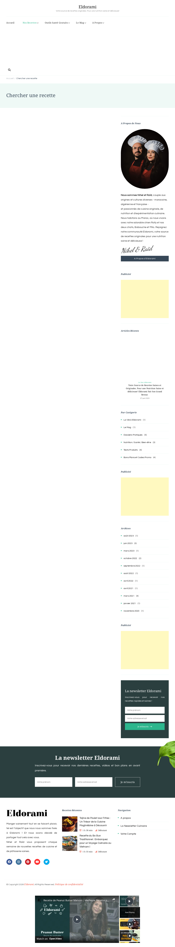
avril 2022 (128, 581)
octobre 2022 (130, 558)
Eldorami (88, 7)
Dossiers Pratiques (133, 435)
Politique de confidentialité (69, 884)
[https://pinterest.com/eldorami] (28, 862)
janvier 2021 (130, 603)
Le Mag (80, 22)
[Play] (130, 924)
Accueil (10, 22)
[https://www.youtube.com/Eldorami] (37, 862)
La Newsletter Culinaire (134, 826)
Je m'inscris (143, 726)
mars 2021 (129, 596)
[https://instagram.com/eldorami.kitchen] (19, 862)
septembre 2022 (132, 566)
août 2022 (129, 573)
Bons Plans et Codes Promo (137, 457)
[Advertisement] (87, 47)
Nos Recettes (30, 22)
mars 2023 (129, 551)
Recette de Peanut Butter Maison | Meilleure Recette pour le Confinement (76, 900)
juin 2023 (128, 543)
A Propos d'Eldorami (145, 258)
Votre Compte (128, 834)
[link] (39, 900)
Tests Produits (131, 450)
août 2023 (129, 536)
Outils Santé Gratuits (56, 22)
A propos (126, 818)
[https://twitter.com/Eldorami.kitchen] (46, 862)
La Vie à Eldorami (144, 382)
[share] (113, 899)
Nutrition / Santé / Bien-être (137, 442)
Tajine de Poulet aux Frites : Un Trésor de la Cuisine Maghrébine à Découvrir (95, 822)
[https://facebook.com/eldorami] (9, 862)
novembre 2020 (131, 611)
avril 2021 (128, 588)
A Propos (97, 22)
